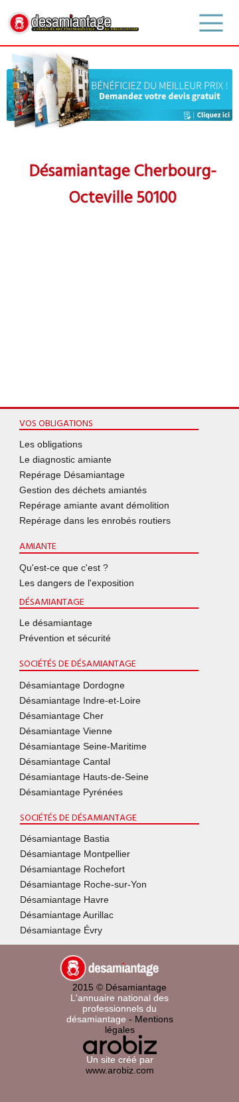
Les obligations (50, 444)
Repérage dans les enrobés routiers (95, 520)
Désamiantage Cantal (64, 761)
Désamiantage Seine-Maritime (83, 746)
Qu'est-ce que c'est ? (63, 567)
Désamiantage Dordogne (72, 685)
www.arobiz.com (120, 1070)
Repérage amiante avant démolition (94, 505)
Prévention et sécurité (65, 638)
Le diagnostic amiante (65, 459)
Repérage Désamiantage (72, 474)
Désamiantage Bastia (65, 838)
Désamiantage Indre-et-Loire (80, 700)
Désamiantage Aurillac (67, 914)
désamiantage (96, 1019)
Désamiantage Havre (64, 899)
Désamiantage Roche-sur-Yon (83, 884)
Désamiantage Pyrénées (71, 792)
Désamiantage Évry (61, 930)
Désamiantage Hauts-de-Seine (84, 776)
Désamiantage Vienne (65, 731)
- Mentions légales (139, 1024)
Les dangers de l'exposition (76, 583)
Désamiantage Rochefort (72, 869)
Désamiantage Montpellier (75, 853)
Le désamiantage (55, 622)
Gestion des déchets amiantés (83, 490)
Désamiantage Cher (61, 715)
